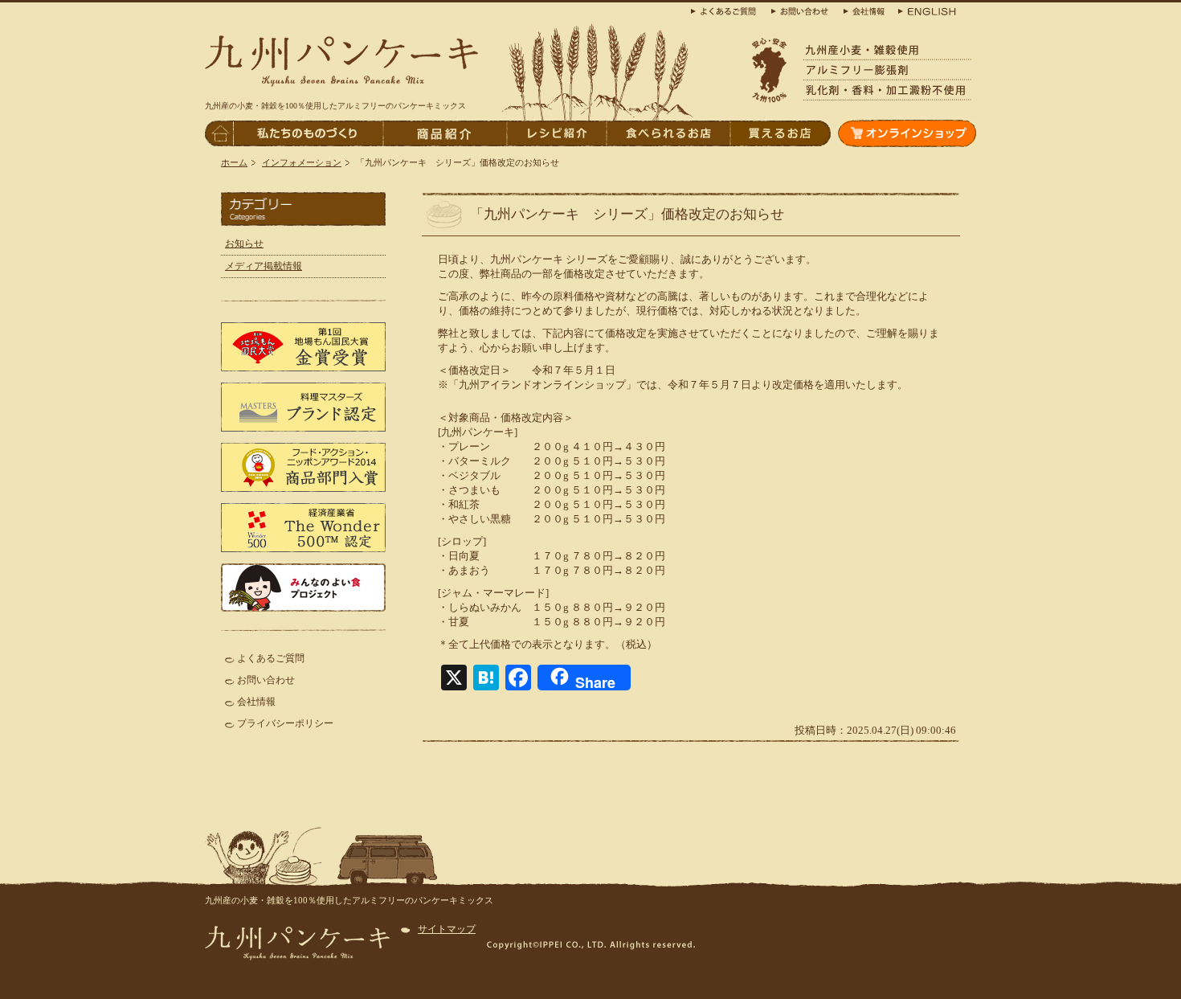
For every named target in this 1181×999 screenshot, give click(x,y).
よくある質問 (727, 10)
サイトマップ (447, 929)
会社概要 (864, 10)
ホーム (234, 162)
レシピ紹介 (556, 133)
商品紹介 (444, 133)
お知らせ (244, 243)
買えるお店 (780, 133)
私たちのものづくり (307, 133)
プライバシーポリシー (285, 723)
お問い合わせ (266, 680)
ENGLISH (924, 10)
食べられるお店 (667, 133)
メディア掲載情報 (263, 266)
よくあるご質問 (270, 658)
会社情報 (256, 701)
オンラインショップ (907, 133)
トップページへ (219, 133)
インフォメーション (301, 162)
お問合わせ (803, 10)
